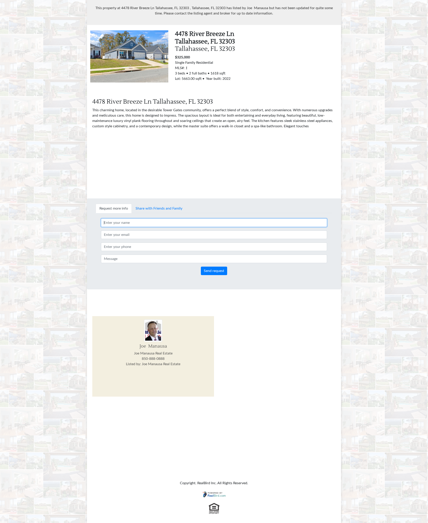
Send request (214, 271)
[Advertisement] (299, 61)
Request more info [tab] (113, 208)
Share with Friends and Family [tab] (159, 208)
